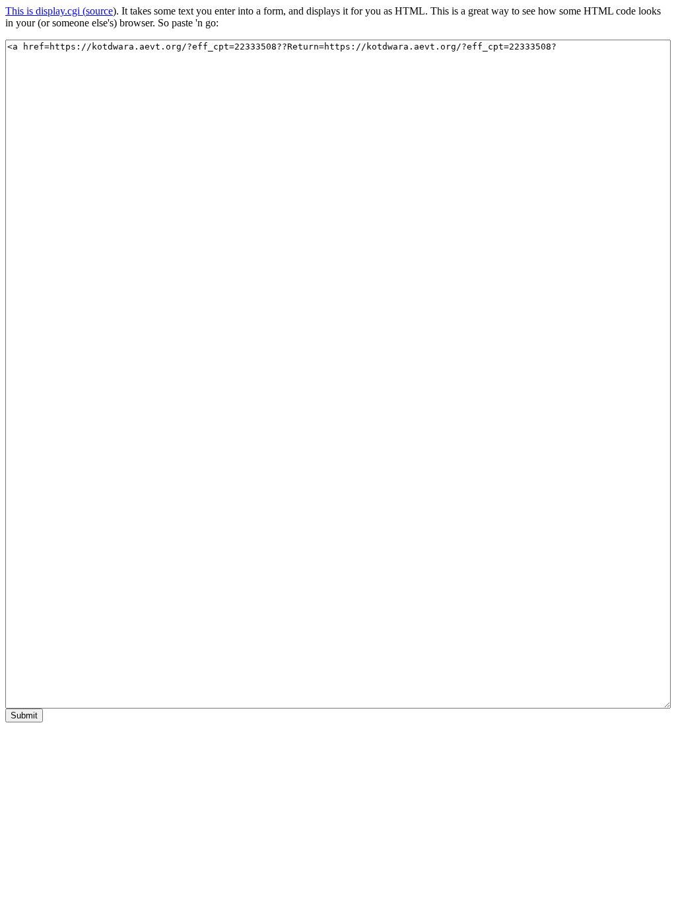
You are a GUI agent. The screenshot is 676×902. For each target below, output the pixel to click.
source (99, 11)
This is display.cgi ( (45, 11)
